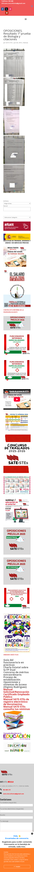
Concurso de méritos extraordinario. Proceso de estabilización (16, 676)
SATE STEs (9, 43)
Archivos (6, 201)
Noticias (25, 43)
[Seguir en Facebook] (2, 9)
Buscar (5, 206)
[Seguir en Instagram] (10, 9)
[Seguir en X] (6, 9)
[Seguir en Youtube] (6, 12)
